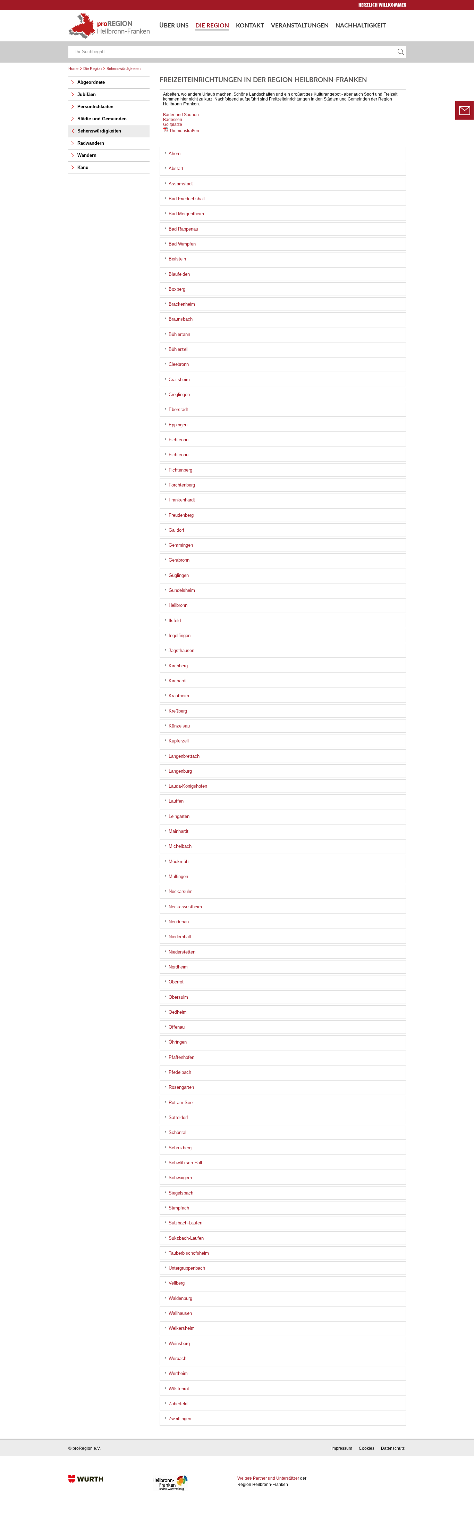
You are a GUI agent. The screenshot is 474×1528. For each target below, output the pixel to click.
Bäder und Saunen (181, 114)
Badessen (172, 119)
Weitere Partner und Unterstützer (268, 1478)
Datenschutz (393, 1448)
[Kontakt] (464, 111)
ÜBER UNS (173, 26)
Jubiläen (86, 94)
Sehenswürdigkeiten (99, 131)
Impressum (341, 1448)
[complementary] (109, 122)
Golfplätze (172, 124)
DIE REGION (212, 26)
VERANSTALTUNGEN (300, 26)
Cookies (366, 1448)
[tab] (283, 153)
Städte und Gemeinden (102, 118)
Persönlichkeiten (95, 106)
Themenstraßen (183, 130)
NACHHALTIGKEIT (361, 26)
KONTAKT (250, 26)
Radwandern (90, 143)
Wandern (86, 155)
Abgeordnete (91, 82)
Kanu (82, 167)
